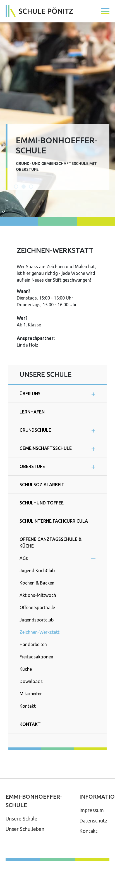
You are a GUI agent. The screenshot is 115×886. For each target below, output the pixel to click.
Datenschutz (93, 820)
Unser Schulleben (25, 829)
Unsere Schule (21, 818)
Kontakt (88, 831)
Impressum (91, 810)
